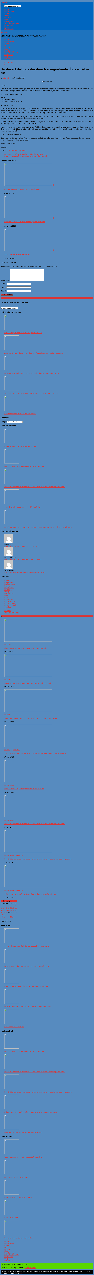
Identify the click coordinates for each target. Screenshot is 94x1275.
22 (7, 912)
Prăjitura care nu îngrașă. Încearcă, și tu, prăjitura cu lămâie (26, 986)
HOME (6, 10)
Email (3, 287)
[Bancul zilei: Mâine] (11, 1214)
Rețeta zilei (8, 25)
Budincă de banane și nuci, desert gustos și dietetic (24, 222)
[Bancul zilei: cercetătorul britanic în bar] (11, 1234)
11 (13, 908)
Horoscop (7, 17)
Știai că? (7, 611)
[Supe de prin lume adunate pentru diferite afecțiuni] (11, 503)
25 (13, 912)
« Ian (3, 917)
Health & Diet (9, 12)
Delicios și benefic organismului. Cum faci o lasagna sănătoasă (27, 1007)
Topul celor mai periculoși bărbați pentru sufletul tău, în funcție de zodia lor (31, 393)
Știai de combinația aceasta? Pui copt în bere (22, 189)
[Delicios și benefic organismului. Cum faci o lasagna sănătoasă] (11, 1003)
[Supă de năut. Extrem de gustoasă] (28, 250)
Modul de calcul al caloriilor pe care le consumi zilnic (23, 1132)
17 (11, 910)
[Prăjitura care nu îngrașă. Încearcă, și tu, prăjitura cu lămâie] (11, 983)
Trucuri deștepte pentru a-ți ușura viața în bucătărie (23, 1157)
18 (13, 910)
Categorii (4, 422)
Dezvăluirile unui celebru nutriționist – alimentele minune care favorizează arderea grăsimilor (38, 527)
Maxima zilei (8, 29)
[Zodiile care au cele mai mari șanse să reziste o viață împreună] (28, 676)
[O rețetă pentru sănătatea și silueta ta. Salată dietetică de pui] (11, 963)
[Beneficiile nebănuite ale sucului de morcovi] (11, 410)
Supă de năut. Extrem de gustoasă (17, 254)
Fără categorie (9, 584)
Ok (21, 1273)
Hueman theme (30, 1268)
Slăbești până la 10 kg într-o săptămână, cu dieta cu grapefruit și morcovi (31, 894)
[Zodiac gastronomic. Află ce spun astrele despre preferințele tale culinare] (28, 711)
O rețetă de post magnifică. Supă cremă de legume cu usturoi (26, 946)
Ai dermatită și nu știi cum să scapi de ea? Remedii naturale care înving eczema (33, 353)
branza (7, 151)
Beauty (7, 13)
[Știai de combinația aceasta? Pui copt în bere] (28, 185)
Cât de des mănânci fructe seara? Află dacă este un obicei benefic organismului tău (34, 487)
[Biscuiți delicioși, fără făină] (11, 1023)
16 (9, 910)
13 (2, 910)
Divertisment (9, 21)
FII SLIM (4, 2)
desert (24, 151)
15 (7, 910)
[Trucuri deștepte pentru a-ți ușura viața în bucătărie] (11, 1153)
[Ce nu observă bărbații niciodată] (11, 1174)
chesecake (18, 151)
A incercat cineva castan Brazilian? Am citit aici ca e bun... (25, 572)
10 (11, 908)
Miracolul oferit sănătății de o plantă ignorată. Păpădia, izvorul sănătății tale (31, 373)
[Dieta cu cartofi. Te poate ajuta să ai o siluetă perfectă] (11, 463)
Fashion (7, 586)
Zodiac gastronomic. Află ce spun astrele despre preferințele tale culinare (31, 718)
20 (2, 912)
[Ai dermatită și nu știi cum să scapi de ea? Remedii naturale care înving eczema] (11, 349)
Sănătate (7, 607)
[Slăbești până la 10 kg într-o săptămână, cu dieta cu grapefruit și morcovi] (28, 887)
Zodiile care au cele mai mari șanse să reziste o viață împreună (27, 683)
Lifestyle (7, 15)
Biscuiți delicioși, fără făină (14, 1027)
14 (4, 910)
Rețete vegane (9, 603)
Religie (6, 27)
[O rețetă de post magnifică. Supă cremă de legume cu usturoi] (11, 942)
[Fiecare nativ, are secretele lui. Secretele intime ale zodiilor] (28, 641)
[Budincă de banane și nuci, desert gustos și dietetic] (28, 218)
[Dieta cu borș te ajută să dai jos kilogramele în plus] (11, 329)
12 (16, 908)
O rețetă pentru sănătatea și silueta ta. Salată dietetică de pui (26, 966)
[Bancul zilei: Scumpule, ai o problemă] (11, 1194)
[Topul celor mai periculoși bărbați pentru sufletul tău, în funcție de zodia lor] (11, 390)
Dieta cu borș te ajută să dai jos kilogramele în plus (23, 333)
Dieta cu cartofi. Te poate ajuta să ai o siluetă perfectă (24, 466)
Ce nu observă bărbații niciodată (16, 1177)
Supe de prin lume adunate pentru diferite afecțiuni (22, 507)
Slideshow (8, 609)
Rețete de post (9, 601)
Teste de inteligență (11, 23)
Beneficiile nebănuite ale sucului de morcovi (20, 414)
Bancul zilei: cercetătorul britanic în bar (18, 1238)
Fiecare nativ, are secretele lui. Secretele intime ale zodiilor (25, 648)
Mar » (12, 917)
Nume (3, 284)
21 (4, 912)
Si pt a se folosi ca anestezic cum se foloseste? (21, 546)
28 (4, 915)
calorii (12, 151)
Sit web (3, 291)
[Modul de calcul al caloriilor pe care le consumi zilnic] (11, 1129)
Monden (7, 19)
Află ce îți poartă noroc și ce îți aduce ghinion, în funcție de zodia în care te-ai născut (35, 753)
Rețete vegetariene (11, 605)
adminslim (6, 78)
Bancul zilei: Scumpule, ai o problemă (18, 1197)
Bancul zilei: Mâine (11, 1218)
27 (2, 915)
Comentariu (5, 280)
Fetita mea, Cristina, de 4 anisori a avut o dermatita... (23, 559)
